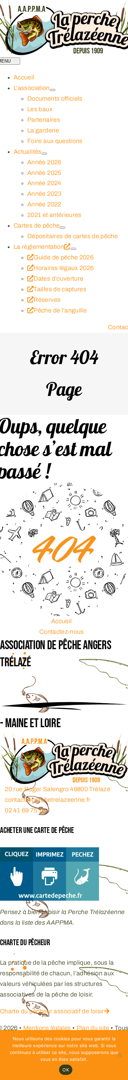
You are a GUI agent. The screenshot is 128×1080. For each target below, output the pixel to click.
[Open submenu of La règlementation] (73, 249)
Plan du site (92, 1028)
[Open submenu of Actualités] (44, 154)
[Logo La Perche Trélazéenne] (64, 737)
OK (65, 1069)
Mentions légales (47, 1028)
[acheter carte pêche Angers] (49, 852)
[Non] (119, 1055)
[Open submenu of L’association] (52, 90)
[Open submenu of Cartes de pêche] (62, 228)
